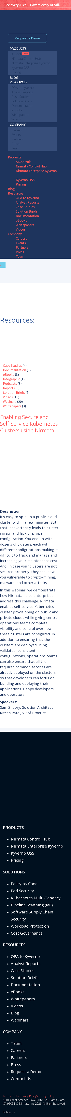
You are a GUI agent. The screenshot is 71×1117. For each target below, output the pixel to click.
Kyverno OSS (22, 853)
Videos (8, 397)
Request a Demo (27, 38)
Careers (18, 1050)
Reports (9, 388)
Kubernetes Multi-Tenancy (36, 898)
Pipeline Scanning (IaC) (32, 905)
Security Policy (45, 1096)
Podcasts (10, 383)
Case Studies (12, 365)
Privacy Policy (28, 1096)
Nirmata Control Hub (30, 839)
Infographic (11, 379)
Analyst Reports (25, 963)
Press (16, 1064)
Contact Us (21, 1078)
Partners (19, 1057)
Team (16, 1043)
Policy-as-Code (24, 883)
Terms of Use (11, 1096)
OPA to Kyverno (25, 956)
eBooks (8, 374)
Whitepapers (12, 406)
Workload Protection (30, 926)
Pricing (17, 860)
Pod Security (22, 890)
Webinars (9, 401)
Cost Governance (27, 933)
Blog (15, 1013)
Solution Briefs (14, 392)
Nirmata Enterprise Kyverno (37, 846)
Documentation (14, 370)
